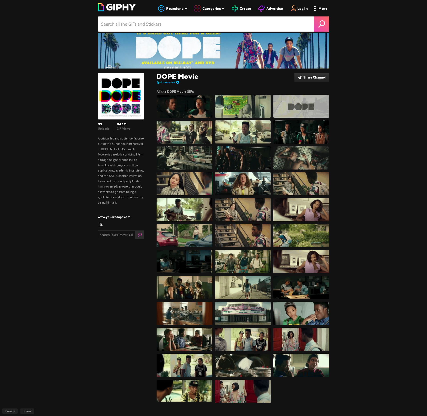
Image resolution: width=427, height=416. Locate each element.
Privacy (10, 411)
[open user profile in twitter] (101, 224)
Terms (27, 411)
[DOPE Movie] (213, 51)
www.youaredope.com (114, 217)
